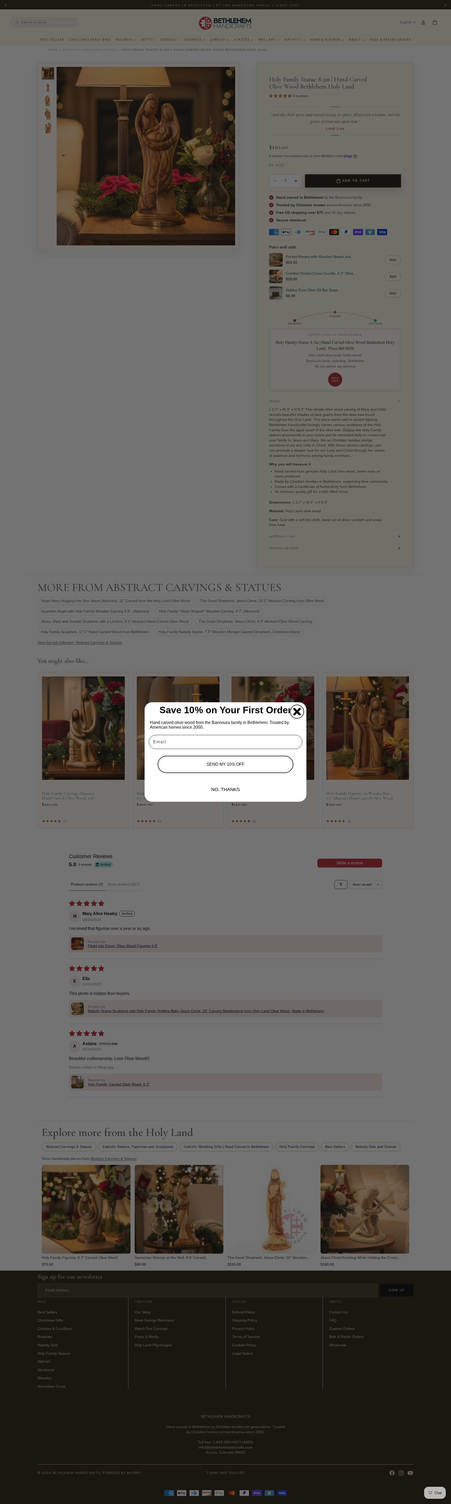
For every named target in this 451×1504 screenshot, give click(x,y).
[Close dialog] (297, 711)
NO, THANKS (225, 789)
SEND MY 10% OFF (225, 764)
